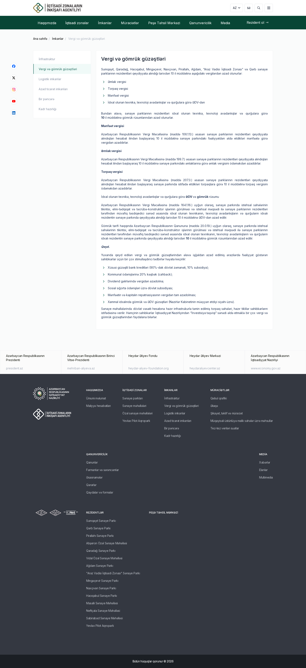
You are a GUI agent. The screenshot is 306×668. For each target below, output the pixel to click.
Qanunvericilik (97, 454)
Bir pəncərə (46, 99)
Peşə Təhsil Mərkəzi (163, 512)
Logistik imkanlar (50, 79)
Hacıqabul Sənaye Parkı (101, 595)
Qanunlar (92, 462)
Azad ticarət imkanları (53, 89)
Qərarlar (91, 485)
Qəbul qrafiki (218, 398)
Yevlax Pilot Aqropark (136, 420)
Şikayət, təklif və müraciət (226, 413)
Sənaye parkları (132, 398)
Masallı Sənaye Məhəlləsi (102, 603)
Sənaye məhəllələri (134, 406)
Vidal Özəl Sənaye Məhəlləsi (104, 558)
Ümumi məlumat (96, 398)
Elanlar (263, 470)
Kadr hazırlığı (47, 109)
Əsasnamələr (94, 477)
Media (263, 454)
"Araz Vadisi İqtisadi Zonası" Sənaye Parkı (113, 573)
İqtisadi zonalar (134, 390)
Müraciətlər (219, 390)
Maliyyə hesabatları (98, 406)
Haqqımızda (94, 390)
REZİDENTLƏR (95, 512)
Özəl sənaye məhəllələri (137, 413)
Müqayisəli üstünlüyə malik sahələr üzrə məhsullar (241, 420)
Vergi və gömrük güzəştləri (58, 69)
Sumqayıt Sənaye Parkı (101, 520)
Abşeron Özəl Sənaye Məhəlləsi (106, 543)
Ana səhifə (40, 38)
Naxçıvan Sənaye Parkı (101, 588)
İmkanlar (57, 38)
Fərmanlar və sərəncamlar (102, 470)
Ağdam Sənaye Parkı (99, 565)
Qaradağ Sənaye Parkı (101, 550)
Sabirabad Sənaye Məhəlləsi (104, 618)
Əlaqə (214, 406)
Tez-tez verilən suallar (224, 428)
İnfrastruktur (47, 59)
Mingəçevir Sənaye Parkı (102, 580)
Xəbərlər (264, 462)
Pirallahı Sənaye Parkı (100, 535)
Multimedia (266, 477)
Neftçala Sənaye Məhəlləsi (103, 610)
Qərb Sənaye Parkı (98, 528)
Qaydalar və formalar (99, 492)
